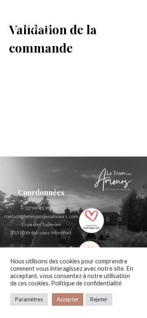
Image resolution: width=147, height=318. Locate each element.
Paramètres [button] (29, 299)
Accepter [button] (67, 299)
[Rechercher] (114, 26)
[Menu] (132, 26)
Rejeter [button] (98, 299)
